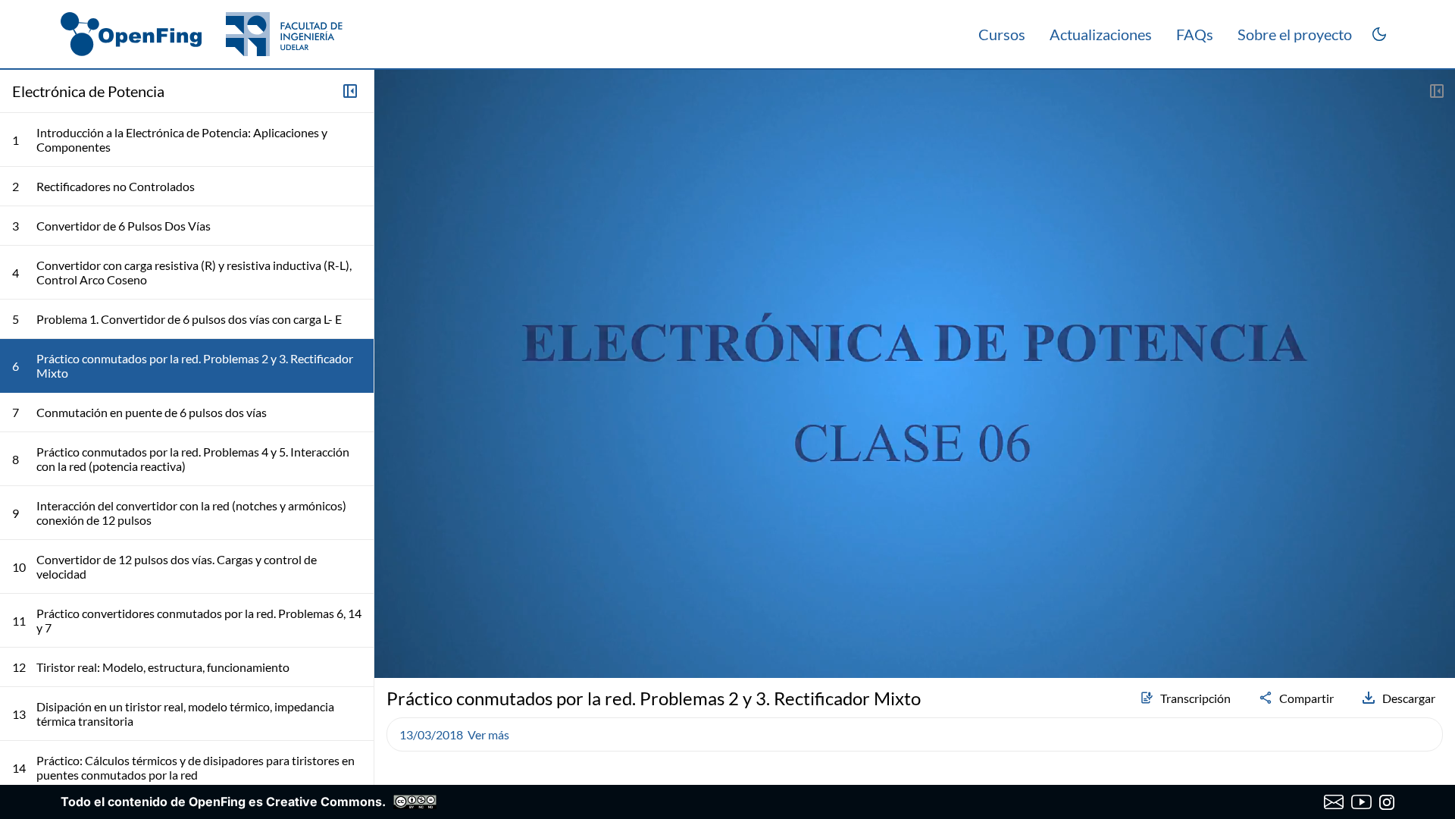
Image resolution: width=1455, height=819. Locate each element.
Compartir (1306, 698)
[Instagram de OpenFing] (1386, 802)
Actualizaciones (1101, 34)
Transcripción (1195, 698)
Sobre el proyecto (1295, 34)
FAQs (1194, 34)
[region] (914, 374)
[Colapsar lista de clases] (350, 91)
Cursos (1001, 34)
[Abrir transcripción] (1437, 91)
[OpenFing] (202, 34)
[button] (392, 626)
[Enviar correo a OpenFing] (1334, 802)
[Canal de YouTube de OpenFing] (1361, 802)
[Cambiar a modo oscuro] (1379, 34)
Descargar (1408, 698)
